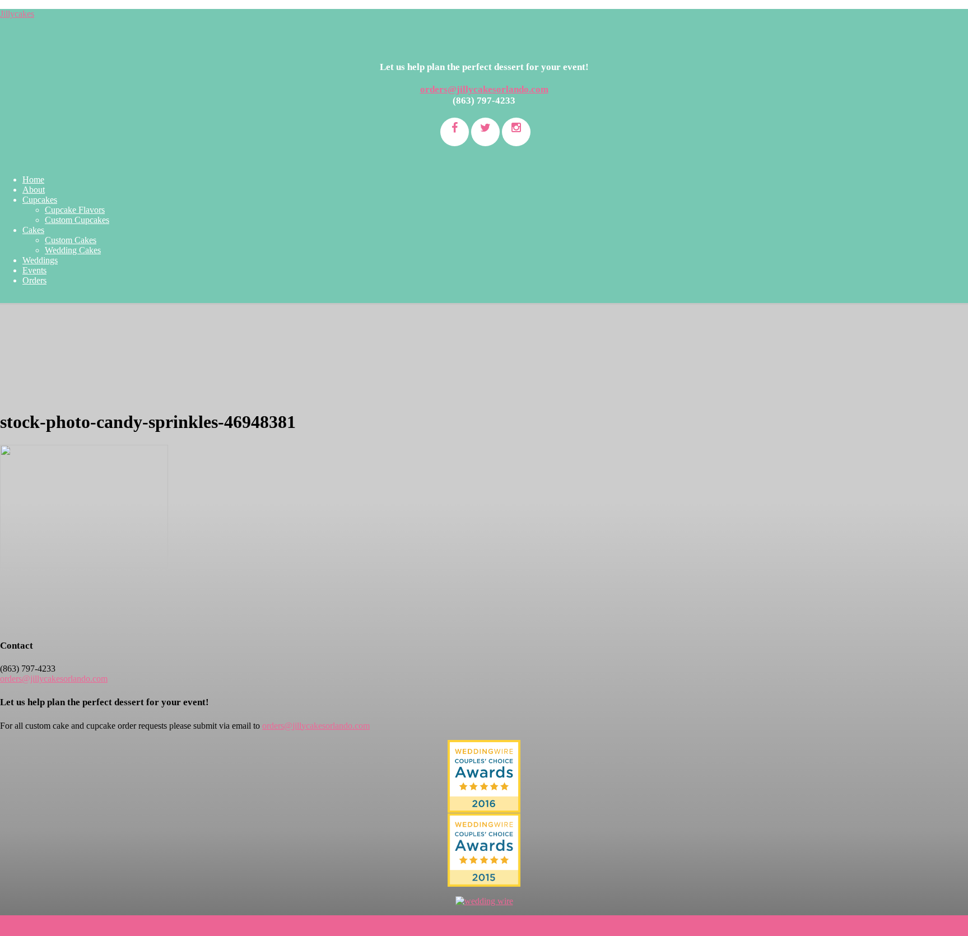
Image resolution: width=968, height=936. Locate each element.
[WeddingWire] (484, 822)
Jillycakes (17, 13)
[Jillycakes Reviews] (484, 776)
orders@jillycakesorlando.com (484, 89)
